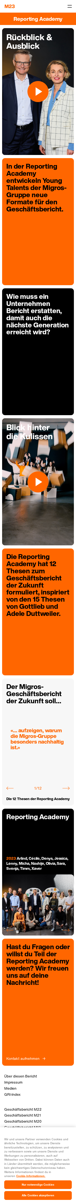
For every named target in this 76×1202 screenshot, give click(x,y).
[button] (10, 788)
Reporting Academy (38, 19)
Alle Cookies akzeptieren (38, 1195)
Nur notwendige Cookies (38, 1185)
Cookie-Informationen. (30, 1176)
